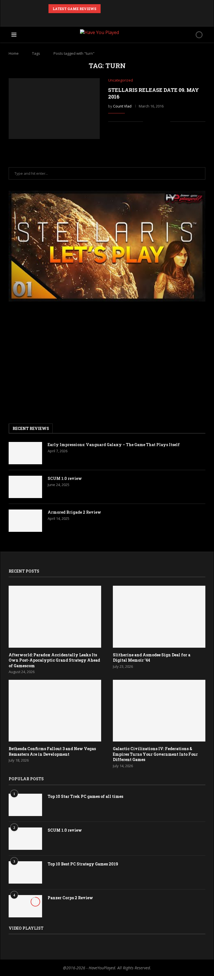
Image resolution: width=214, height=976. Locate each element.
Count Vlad (122, 106)
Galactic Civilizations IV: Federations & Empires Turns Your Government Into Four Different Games (155, 754)
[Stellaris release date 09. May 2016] (54, 108)
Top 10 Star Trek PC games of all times (85, 796)
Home (14, 53)
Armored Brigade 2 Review (74, 512)
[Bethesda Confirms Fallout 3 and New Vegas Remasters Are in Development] (55, 710)
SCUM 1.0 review (65, 478)
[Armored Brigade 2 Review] (25, 520)
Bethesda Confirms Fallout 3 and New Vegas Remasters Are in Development (52, 751)
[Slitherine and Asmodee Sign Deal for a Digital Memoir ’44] (159, 616)
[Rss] (129, 18)
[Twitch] (122, 18)
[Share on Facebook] (154, 121)
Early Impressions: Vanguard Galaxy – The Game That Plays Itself (114, 444)
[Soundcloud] (114, 18)
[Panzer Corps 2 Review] (25, 906)
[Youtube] (107, 18)
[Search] (189, 35)
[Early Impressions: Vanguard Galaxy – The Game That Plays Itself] (25, 453)
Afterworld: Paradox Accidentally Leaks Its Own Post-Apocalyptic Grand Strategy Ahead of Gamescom (54, 660)
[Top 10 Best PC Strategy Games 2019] (25, 872)
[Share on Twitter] (160, 121)
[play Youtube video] (107, 246)
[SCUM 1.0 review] (25, 487)
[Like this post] (147, 121)
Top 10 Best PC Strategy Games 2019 (83, 864)
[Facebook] (84, 18)
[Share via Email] (165, 121)
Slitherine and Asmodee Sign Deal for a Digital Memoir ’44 (151, 657)
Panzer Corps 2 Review (70, 897)
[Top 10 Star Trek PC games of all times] (25, 805)
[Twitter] (92, 18)
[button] (106, 8)
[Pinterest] (99, 18)
